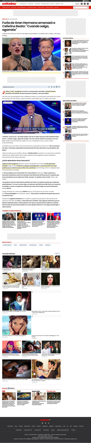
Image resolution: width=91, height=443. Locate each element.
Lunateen (75, 426)
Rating (56, 7)
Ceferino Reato (50, 91)
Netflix (52, 4)
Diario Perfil (10, 426)
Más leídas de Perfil (70, 101)
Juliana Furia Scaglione (10, 164)
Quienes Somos (28, 430)
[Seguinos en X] (88, 4)
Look (64, 426)
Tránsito (73, 430)
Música (57, 4)
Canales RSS (19, 430)
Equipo (53, 430)
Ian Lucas (13, 7)
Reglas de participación (63, 430)
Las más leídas (68, 38)
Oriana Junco (49, 7)
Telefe (41, 245)
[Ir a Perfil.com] (86, 1)
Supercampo (58, 426)
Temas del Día (6, 7)
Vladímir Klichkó (32, 7)
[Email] (59, 87)
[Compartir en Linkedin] (56, 87)
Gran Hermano (33, 245)
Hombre (39, 426)
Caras (15, 426)
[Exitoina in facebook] (85, 4)
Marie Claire (27, 426)
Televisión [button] (37, 4)
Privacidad (46, 430)
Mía (71, 426)
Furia (15, 245)
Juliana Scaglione (7, 245)
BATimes (81, 426)
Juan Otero (41, 7)
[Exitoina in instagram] (82, 4)
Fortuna (33, 426)
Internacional (45, 4)
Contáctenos (37, 430)
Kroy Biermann (21, 7)
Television (48, 245)
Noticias (21, 426)
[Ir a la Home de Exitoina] (10, 3)
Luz (67, 426)
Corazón (30, 4)
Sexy (62, 4)
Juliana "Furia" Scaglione (13, 91)
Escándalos (23, 4)
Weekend (51, 426)
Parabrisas (44, 426)
